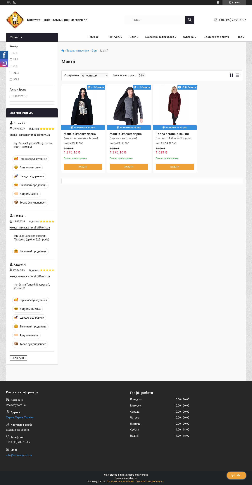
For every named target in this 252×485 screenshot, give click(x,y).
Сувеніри (188, 36)
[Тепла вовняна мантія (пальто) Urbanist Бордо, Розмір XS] (175, 107)
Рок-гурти (114, 36)
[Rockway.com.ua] (15, 20)
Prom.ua (143, 475)
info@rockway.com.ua (19, 455)
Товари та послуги (78, 50)
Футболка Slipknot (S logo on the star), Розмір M (33, 145)
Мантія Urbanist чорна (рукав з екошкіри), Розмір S (126, 138)
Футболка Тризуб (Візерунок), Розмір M (32, 286)
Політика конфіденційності (150, 481)
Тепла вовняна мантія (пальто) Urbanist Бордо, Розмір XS (174, 138)
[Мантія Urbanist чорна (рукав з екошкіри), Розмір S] (129, 107)
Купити (83, 166)
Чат (239, 475)
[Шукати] (189, 20)
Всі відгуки (17, 357)
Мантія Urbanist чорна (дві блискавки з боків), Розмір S (81, 138)
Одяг (133, 36)
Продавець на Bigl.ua (126, 478)
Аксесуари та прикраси (159, 36)
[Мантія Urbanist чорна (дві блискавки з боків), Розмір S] (83, 107)
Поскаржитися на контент (120, 481)
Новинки (93, 36)
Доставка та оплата (216, 36)
